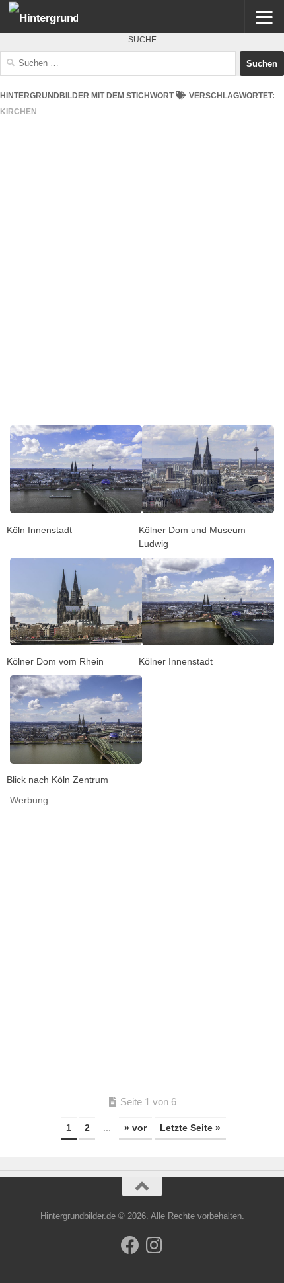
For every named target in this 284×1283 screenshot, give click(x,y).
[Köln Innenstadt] (76, 469)
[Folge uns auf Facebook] (130, 1245)
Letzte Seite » (190, 1127)
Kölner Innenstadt (176, 661)
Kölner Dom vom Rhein (55, 661)
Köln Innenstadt (39, 530)
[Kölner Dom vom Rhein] (76, 601)
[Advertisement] (142, 273)
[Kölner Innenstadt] (208, 601)
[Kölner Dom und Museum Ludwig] (208, 469)
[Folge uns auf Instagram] (154, 1245)
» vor (135, 1127)
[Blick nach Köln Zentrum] (76, 719)
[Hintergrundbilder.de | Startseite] (55, 17)
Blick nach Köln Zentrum (57, 779)
